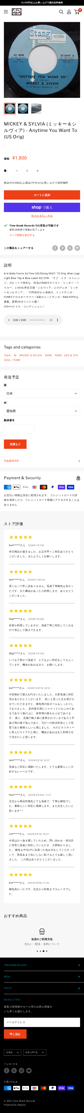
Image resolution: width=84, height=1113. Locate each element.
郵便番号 (9, 420)
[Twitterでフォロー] (14, 1070)
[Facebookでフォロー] (6, 1070)
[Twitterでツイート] (70, 248)
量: (6, 170)
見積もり (15, 444)
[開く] (61, 12)
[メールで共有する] (77, 248)
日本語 (9, 1052)
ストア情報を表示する (22, 235)
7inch (7, 355)
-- (4, 145)
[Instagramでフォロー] (21, 1070)
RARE (48, 355)
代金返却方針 (11, 460)
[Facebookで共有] (55, 248)
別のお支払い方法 (42, 215)
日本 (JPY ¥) (31, 1052)
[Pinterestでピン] (62, 248)
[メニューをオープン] (6, 11)
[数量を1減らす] (17, 171)
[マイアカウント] (69, 12)
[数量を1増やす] (37, 171)
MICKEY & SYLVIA (31, 355)
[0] (76, 12)
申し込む (15, 1034)
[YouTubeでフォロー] (29, 1070)
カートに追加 (42, 194)
